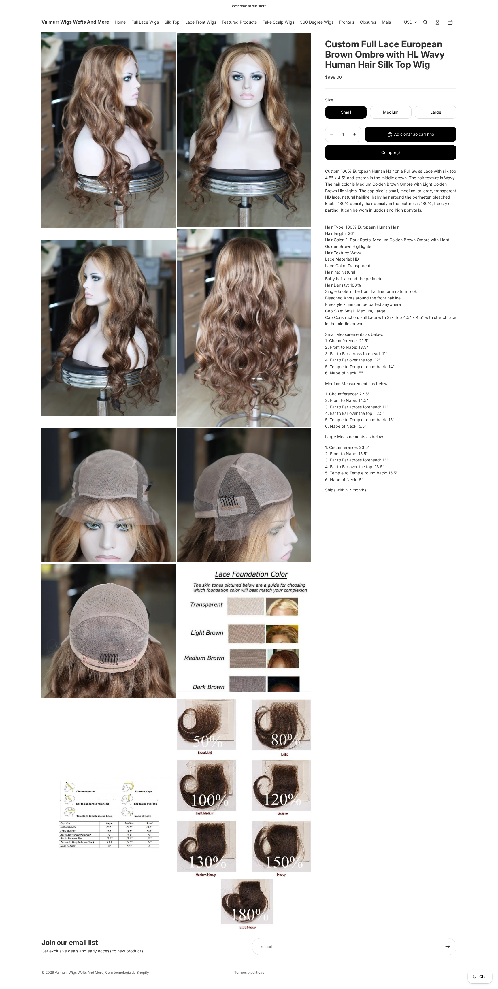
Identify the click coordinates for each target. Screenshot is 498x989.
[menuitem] (386, 22)
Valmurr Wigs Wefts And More (79, 972)
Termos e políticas (249, 972)
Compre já (391, 152)
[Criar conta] (448, 947)
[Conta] (437, 22)
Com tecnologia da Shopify (127, 972)
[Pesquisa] (425, 22)
